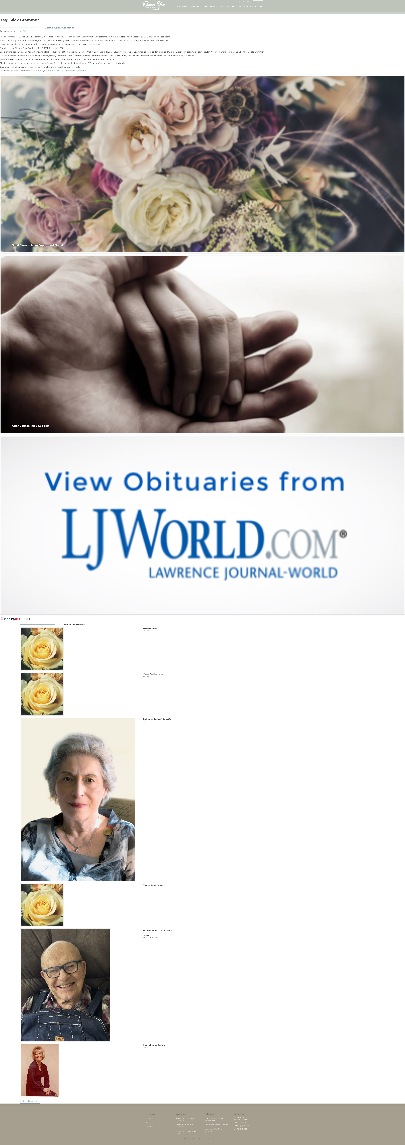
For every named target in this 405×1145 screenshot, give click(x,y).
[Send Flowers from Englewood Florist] (202, 164)
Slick (56, 71)
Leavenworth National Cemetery (216, 1125)
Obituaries (182, 7)
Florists (148, 1118)
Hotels (148, 1122)
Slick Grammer (67, 71)
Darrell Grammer (35, 71)
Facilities (224, 7)
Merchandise (210, 7)
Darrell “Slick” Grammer (59, 27)
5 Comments (80, 71)
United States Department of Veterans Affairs (215, 1119)
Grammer (48, 71)
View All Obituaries (30, 1101)
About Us (237, 7)
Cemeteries (150, 1127)
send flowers (258, 2)
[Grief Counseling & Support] (202, 344)
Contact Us (250, 7)
